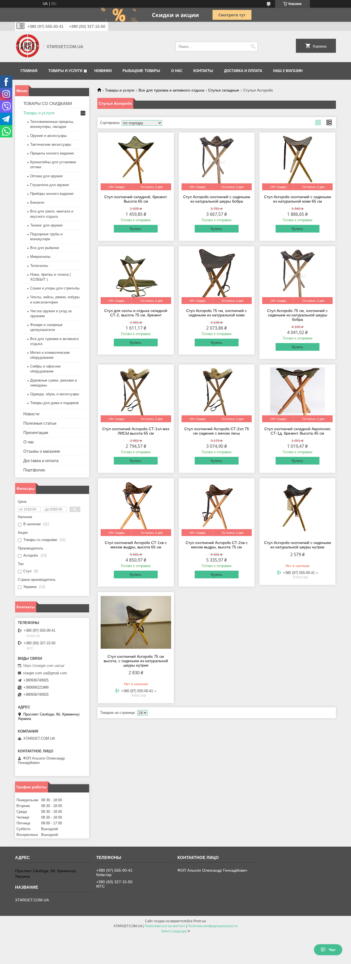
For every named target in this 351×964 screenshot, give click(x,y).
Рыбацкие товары (141, 71)
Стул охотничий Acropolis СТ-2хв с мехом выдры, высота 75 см (217, 544)
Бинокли (37, 202)
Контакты (203, 71)
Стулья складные (223, 90)
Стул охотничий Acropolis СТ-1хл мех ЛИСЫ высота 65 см (135, 431)
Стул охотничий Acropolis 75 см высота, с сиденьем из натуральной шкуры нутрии (136, 660)
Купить (135, 229)
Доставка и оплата (243, 71)
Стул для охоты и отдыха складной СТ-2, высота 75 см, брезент (135, 312)
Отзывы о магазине (41, 451)
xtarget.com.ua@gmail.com (45, 673)
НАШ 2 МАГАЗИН (287, 71)
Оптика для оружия (46, 176)
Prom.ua (199, 921)
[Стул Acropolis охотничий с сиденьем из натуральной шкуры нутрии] (297, 508)
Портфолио (34, 470)
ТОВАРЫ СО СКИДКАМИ (47, 103)
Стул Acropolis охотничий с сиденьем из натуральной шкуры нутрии (297, 544)
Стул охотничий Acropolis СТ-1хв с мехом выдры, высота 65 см (136, 544)
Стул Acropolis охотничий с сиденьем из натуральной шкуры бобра (216, 199)
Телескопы (39, 266)
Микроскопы (40, 257)
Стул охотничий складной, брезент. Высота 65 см (135, 199)
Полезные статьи (39, 423)
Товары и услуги (65, 71)
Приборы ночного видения (51, 194)
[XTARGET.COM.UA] (27, 46)
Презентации (35, 432)
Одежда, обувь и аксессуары (54, 394)
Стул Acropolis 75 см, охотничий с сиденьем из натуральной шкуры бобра (297, 315)
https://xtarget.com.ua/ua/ (43, 666)
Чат (332, 950)
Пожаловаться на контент (165, 926)
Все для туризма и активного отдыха (171, 90)
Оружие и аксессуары (48, 136)
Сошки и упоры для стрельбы (55, 288)
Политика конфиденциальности (212, 926)
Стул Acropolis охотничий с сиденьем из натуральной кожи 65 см (297, 199)
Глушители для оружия (49, 185)
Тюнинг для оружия (46, 225)
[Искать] (253, 46)
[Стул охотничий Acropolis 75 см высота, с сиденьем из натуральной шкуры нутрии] (136, 622)
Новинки (103, 71)
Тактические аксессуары (50, 144)
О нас (176, 71)
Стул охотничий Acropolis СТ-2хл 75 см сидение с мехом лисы (216, 431)
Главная (29, 71)
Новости (31, 413)
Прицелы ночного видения (52, 153)
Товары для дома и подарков (54, 403)
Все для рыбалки (44, 248)
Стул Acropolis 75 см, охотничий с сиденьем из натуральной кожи (216, 312)
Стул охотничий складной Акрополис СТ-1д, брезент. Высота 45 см (297, 431)
